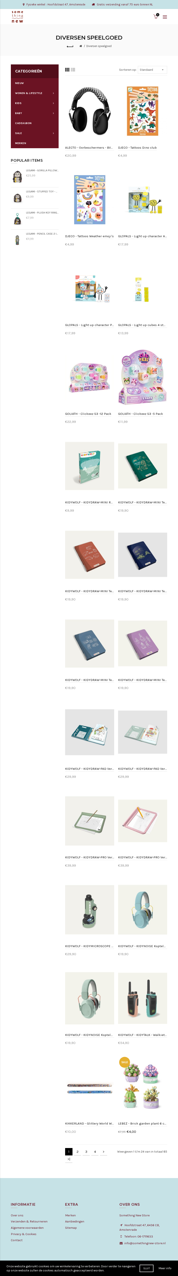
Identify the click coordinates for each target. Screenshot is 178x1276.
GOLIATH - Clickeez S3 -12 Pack (88, 414)
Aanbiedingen (74, 1221)
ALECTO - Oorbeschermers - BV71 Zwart (89, 148)
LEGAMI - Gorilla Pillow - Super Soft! (42, 170)
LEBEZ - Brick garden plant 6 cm (142, 1123)
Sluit (146, 1268)
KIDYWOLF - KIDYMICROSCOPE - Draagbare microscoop (89, 946)
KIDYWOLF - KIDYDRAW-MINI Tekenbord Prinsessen (142, 680)
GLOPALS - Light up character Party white (89, 325)
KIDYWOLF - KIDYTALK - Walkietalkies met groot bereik (142, 1035)
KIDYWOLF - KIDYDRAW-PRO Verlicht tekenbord (89, 857)
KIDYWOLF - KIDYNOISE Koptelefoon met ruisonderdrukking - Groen (89, 1035)
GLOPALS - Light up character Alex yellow (142, 236)
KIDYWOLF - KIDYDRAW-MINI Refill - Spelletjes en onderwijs (89, 502)
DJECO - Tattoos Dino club (137, 148)
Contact (17, 1240)
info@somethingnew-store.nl (145, 1243)
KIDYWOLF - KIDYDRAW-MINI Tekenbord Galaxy (142, 591)
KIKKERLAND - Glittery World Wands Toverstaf (89, 1123)
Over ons (17, 1215)
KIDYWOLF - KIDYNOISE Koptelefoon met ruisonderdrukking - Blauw (142, 946)
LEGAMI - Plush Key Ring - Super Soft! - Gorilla (42, 212)
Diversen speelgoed (99, 46)
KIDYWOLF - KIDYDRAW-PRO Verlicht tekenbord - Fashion (142, 857)
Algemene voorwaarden (27, 1228)
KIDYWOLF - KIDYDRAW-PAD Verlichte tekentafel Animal (89, 769)
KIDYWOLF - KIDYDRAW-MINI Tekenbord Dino (89, 591)
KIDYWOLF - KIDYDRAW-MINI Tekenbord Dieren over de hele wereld (142, 502)
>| (69, 1159)
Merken (70, 1215)
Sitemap (71, 1228)
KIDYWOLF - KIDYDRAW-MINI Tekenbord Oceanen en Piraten (89, 680)
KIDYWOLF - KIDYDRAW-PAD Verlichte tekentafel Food (142, 769)
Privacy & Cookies (23, 1234)
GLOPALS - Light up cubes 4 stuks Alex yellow (142, 325)
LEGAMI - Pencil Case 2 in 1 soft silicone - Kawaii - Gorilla (42, 233)
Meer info (164, 1268)
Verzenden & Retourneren (29, 1221)
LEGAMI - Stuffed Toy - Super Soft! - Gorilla (42, 191)
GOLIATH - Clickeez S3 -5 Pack (140, 414)
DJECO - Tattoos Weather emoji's (89, 236)
